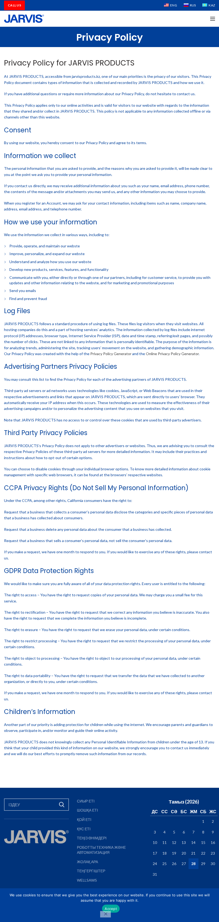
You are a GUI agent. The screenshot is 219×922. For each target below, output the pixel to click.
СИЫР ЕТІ (86, 801)
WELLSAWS (87, 880)
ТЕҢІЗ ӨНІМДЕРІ (92, 838)
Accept (111, 908)
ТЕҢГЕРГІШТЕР (91, 871)
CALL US (14, 5)
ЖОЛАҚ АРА (87, 861)
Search (61, 804)
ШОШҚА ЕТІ (87, 810)
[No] (105, 914)
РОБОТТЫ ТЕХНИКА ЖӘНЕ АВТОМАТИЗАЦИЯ (101, 850)
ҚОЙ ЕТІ (84, 819)
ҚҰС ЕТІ (84, 829)
